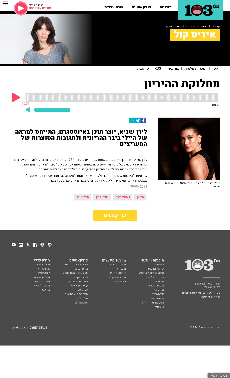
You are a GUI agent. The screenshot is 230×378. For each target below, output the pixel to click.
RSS (158, 69)
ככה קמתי (83, 289)
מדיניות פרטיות (42, 277)
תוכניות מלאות (195, 69)
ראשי (216, 69)
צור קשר (173, 69)
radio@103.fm (212, 287)
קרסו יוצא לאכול (79, 285)
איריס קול (190, 26)
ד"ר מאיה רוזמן (118, 273)
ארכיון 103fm (80, 302)
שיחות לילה (120, 281)
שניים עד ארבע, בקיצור (76, 281)
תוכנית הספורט (156, 285)
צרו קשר (45, 289)
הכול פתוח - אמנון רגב (76, 294)
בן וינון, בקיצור (80, 268)
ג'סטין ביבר (123, 197)
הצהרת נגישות (42, 281)
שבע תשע (159, 264)
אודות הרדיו (43, 268)
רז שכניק (159, 307)
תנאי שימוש (43, 264)
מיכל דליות (120, 268)
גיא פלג (160, 281)
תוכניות (203, 26)
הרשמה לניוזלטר (41, 285)
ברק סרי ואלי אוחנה (154, 277)
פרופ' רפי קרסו (118, 264)
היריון (140, 197)
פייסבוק (142, 69)
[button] (165, 6)
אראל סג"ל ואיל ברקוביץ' (151, 273)
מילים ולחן (82, 298)
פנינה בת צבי (157, 298)
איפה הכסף (158, 294)
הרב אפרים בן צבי (117, 277)
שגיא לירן (102, 197)
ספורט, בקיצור (80, 277)
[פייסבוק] (143, 120)
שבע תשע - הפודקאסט (76, 264)
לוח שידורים (44, 273)
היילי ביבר (82, 197)
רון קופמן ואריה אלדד (152, 302)
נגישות (221, 375)
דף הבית (215, 26)
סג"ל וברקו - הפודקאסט (75, 273)
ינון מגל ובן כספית (155, 268)
